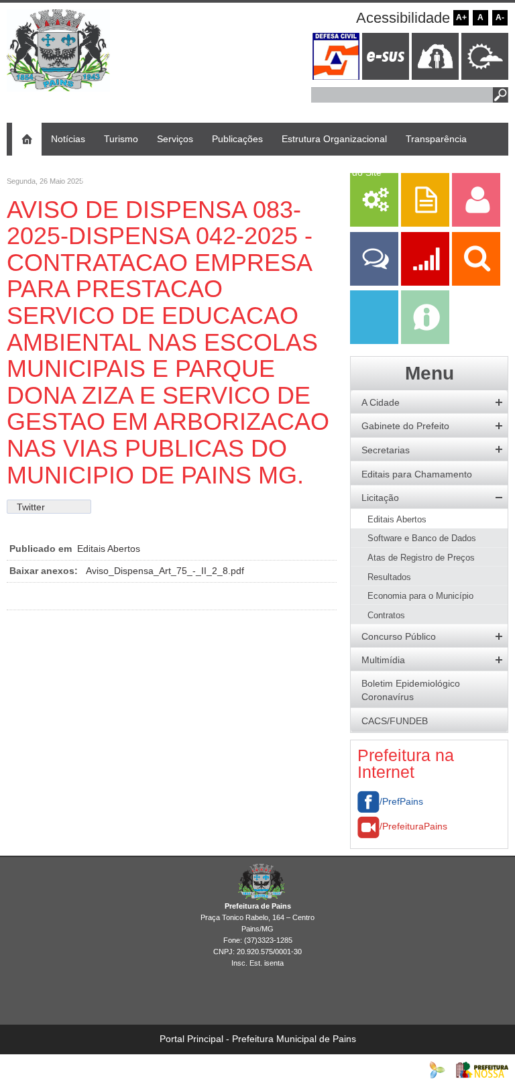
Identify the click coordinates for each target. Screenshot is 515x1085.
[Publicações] (426, 223)
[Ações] (426, 282)
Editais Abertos (108, 548)
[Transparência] (476, 282)
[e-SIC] (425, 340)
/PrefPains (401, 801)
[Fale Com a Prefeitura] (375, 282)
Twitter (31, 507)
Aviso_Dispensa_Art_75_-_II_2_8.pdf (165, 570)
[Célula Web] (437, 1069)
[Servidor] (476, 223)
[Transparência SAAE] (375, 340)
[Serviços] (374, 223)
